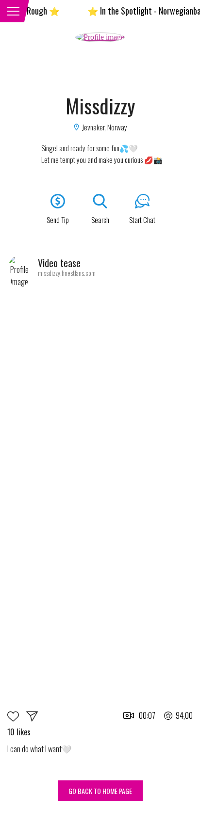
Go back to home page (100, 791)
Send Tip (58, 219)
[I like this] (16, 719)
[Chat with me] (32, 719)
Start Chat (142, 219)
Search (100, 219)
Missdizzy (100, 105)
